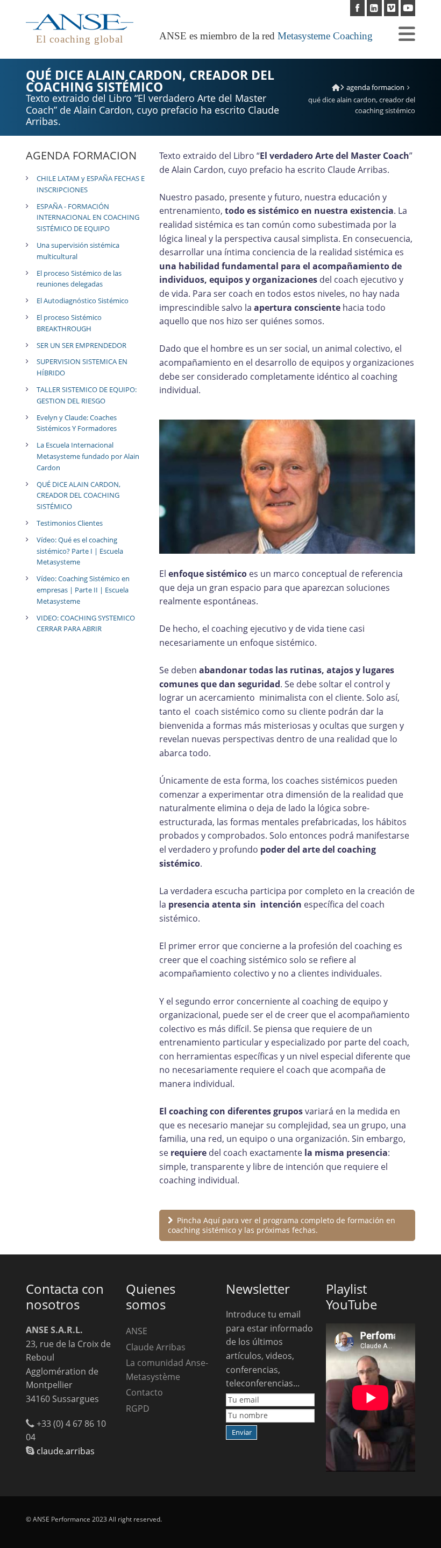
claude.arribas (66, 1451)
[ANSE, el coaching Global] (336, 87)
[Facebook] (357, 8)
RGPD (138, 1408)
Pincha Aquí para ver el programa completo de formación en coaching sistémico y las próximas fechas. (281, 1225)
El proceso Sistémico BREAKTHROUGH (69, 322)
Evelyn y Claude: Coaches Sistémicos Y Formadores (77, 423)
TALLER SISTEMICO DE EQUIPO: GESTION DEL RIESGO (87, 395)
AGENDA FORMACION (375, 87)
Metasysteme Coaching (325, 35)
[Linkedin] (374, 8)
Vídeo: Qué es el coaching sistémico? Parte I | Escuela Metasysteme (80, 551)
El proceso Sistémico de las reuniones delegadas (79, 278)
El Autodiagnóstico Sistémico (83, 300)
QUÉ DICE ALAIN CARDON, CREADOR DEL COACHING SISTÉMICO (78, 495)
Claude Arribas (156, 1347)
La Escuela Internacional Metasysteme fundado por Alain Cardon (88, 456)
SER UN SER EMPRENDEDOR (81, 345)
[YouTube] (408, 8)
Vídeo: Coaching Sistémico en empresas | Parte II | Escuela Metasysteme (83, 590)
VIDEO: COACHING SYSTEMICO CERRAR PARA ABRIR (86, 623)
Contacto (144, 1392)
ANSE (136, 1331)
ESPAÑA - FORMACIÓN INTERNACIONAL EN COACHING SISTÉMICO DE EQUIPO (88, 217)
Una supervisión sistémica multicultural (78, 250)
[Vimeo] (391, 8)
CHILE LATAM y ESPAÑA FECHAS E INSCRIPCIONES (91, 183)
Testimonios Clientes (70, 523)
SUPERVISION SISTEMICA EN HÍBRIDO (82, 367)
